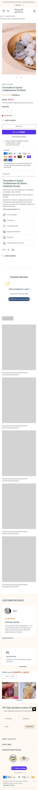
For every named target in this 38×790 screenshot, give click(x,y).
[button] (19, 126)
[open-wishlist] (34, 709)
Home (1, 16)
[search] (8, 11)
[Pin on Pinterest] (13, 250)
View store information (12, 145)
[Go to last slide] (16, 77)
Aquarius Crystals (10, 16)
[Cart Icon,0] (34, 11)
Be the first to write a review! (19, 299)
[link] (9, 676)
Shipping (16, 103)
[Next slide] (21, 77)
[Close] (34, 781)
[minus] (4, 110)
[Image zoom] (19, 48)
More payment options (19, 136)
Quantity (5, 107)
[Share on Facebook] (8, 250)
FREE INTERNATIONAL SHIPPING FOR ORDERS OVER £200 (19, 2)
